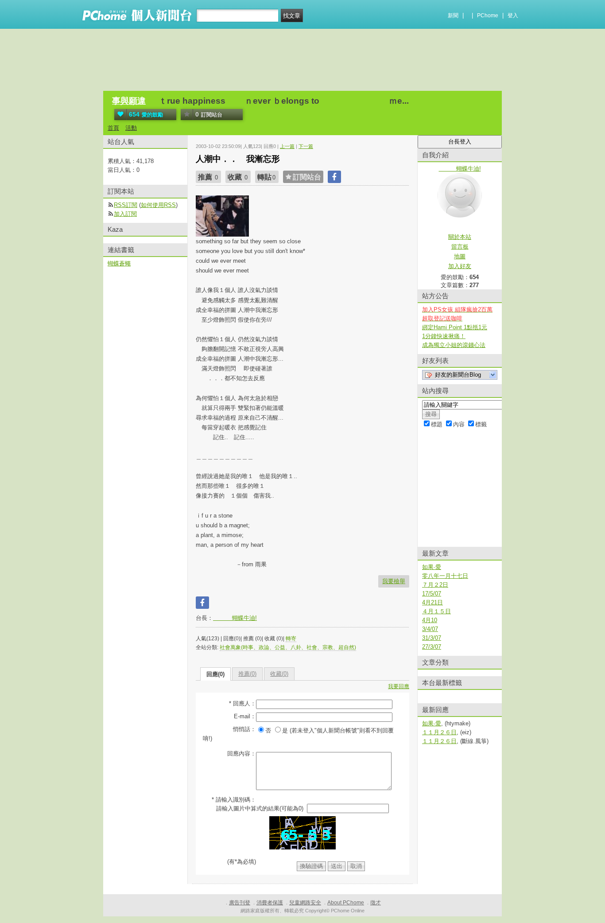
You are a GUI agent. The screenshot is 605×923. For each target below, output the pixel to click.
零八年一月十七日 (445, 575)
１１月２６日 (439, 732)
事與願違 (129, 100)
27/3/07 (431, 646)
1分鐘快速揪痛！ (443, 336)
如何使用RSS (158, 205)
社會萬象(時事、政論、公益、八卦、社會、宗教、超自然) (288, 647)
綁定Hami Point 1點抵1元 (454, 327)
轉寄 (291, 638)
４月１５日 (436, 611)
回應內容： (241, 753)
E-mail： (245, 716)
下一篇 (306, 146)
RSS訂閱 (125, 205)
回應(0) (215, 674)
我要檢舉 (393, 581)
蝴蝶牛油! (235, 618)
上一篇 (287, 146)
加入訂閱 (125, 213)
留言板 (460, 246)
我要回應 (398, 686)
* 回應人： (242, 703)
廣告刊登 (239, 903)
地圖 (459, 256)
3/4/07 (430, 629)
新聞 (453, 15)
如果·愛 (431, 567)
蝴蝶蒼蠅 (119, 263)
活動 (131, 128)
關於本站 (459, 237)
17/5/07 (431, 593)
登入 (513, 15)
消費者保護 (269, 903)
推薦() (247, 673)
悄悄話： (244, 729)
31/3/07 (431, 638)
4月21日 (432, 602)
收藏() (279, 673)
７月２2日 (435, 584)
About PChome (345, 903)
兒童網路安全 (305, 903)
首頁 (113, 128)
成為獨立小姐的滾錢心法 (453, 345)
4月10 (429, 620)
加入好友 (459, 266)
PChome (487, 15)
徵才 (375, 903)
